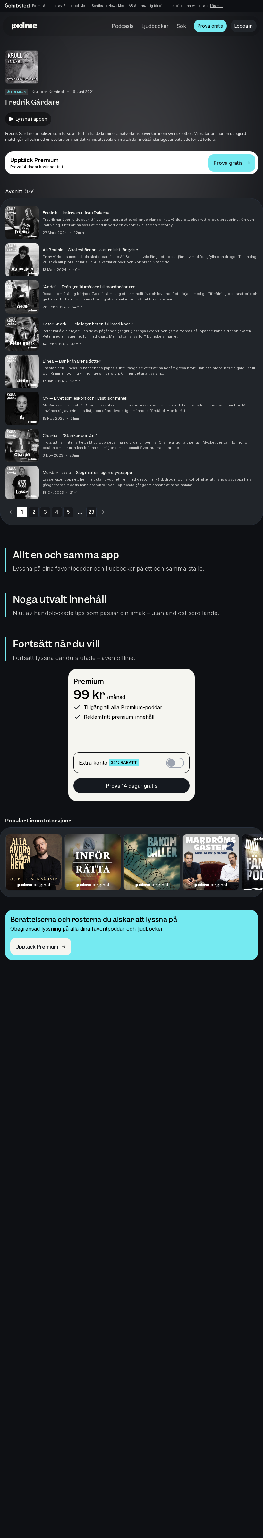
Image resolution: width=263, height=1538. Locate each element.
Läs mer (216, 6)
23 (91, 512)
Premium (88, 681)
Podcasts (123, 26)
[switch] (175, 763)
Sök (181, 26)
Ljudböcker (155, 26)
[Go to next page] (103, 512)
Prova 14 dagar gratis (131, 785)
